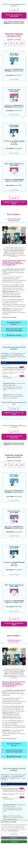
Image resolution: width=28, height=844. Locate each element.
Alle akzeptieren (14, 841)
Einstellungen (14, 837)
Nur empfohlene (14, 834)
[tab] (14, 220)
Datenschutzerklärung (13, 830)
